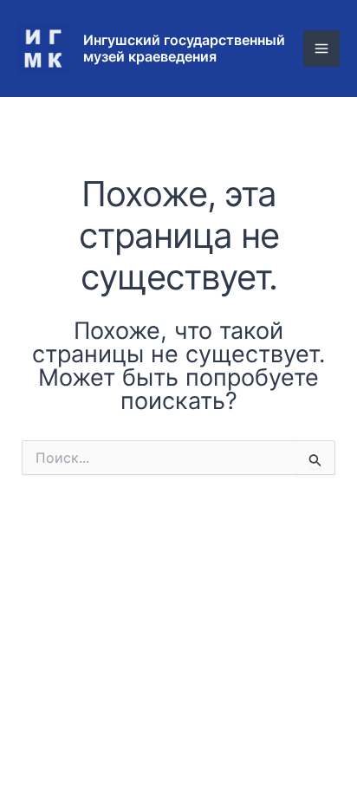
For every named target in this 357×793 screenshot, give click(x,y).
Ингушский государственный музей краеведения (184, 48)
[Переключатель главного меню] (321, 48)
